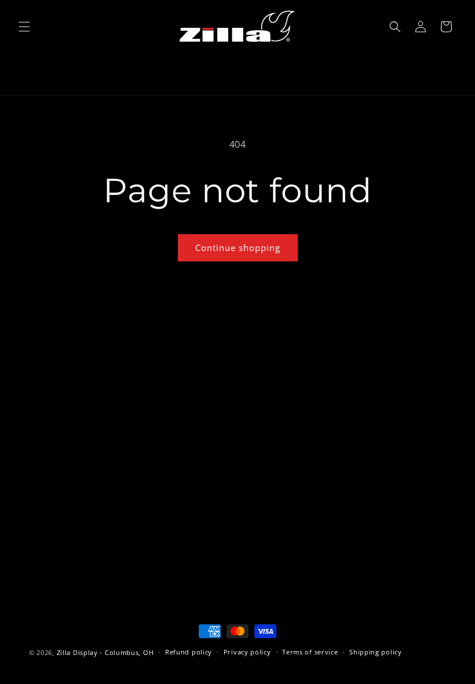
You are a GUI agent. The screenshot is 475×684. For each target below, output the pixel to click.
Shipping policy (375, 651)
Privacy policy (247, 651)
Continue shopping (237, 247)
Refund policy (188, 651)
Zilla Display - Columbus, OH (105, 652)
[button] (24, 26)
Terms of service (310, 651)
